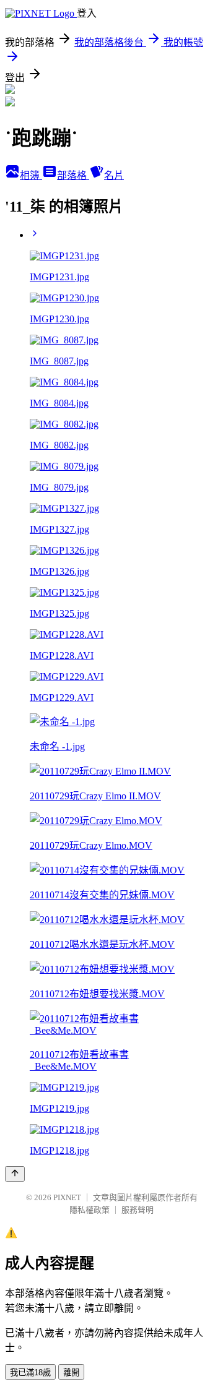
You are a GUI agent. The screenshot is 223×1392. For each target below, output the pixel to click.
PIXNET (67, 1197)
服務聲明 (137, 1209)
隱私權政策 (89, 1209)
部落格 (73, 175)
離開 (71, 1372)
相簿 (31, 175)
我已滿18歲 (30, 1372)
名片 (114, 175)
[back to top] (15, 1174)
